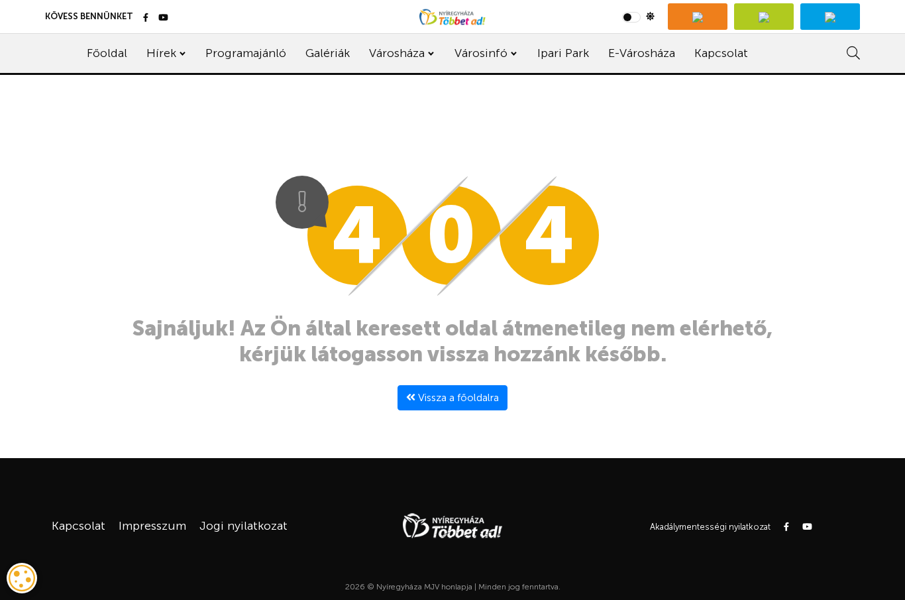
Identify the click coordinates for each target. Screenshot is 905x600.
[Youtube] (163, 18)
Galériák (327, 53)
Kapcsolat (721, 53)
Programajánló (245, 53)
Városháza (397, 53)
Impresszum (152, 525)
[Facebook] (145, 18)
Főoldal (107, 53)
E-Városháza (641, 53)
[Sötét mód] (638, 16)
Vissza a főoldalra (457, 397)
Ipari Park (563, 53)
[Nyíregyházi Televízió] (697, 16)
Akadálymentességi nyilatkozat (710, 527)
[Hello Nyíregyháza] (830, 16)
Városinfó (480, 53)
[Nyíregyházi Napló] (764, 16)
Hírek (161, 53)
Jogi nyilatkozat (243, 525)
